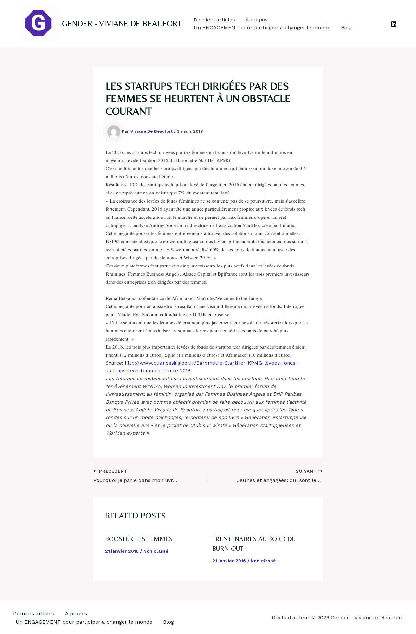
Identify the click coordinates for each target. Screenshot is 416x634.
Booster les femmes (139, 538)
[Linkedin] (393, 24)
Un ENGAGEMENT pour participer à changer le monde (262, 27)
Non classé (156, 550)
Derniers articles (214, 20)
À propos (256, 20)
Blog (346, 27)
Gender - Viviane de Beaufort (122, 23)
